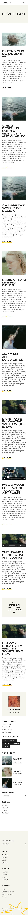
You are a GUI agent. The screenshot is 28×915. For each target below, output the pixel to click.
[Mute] (20, 546)
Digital (6, 743)
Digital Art (5, 724)
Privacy (4, 897)
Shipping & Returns (8, 891)
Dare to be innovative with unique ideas (14, 422)
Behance (5, 808)
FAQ (3, 889)
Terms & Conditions (8, 894)
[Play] (4, 546)
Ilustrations (5, 729)
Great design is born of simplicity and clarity (13, 131)
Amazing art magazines (18, 781)
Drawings (5, 727)
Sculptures (5, 732)
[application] (14, 545)
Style (6, 746)
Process (4, 857)
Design (12, 740)
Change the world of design (13, 208)
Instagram (5, 805)
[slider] (23, 545)
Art (5, 740)
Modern (16, 743)
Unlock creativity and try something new (12, 648)
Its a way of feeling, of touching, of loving (13, 489)
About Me (5, 855)
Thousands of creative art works (13, 555)
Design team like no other (14, 282)
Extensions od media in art (13, 53)
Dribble (4, 810)
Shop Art (4, 862)
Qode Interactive (12, 909)
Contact (4, 860)
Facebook (5, 813)
